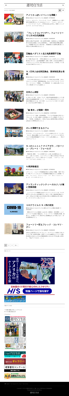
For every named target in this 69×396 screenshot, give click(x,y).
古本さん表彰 (32, 92)
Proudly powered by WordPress (34, 390)
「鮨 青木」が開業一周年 (37, 110)
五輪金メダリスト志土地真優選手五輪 (43, 53)
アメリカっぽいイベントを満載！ (42, 15)
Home (7, 383)
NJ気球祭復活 (32, 166)
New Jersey (30, 18)
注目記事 (46, 18)
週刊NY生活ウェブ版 (31, 388)
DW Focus (42, 388)
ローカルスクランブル (38, 18)
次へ (16, 245)
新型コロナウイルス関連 (49, 208)
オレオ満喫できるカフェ (37, 128)
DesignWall (49, 388)
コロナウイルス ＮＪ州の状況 (40, 205)
